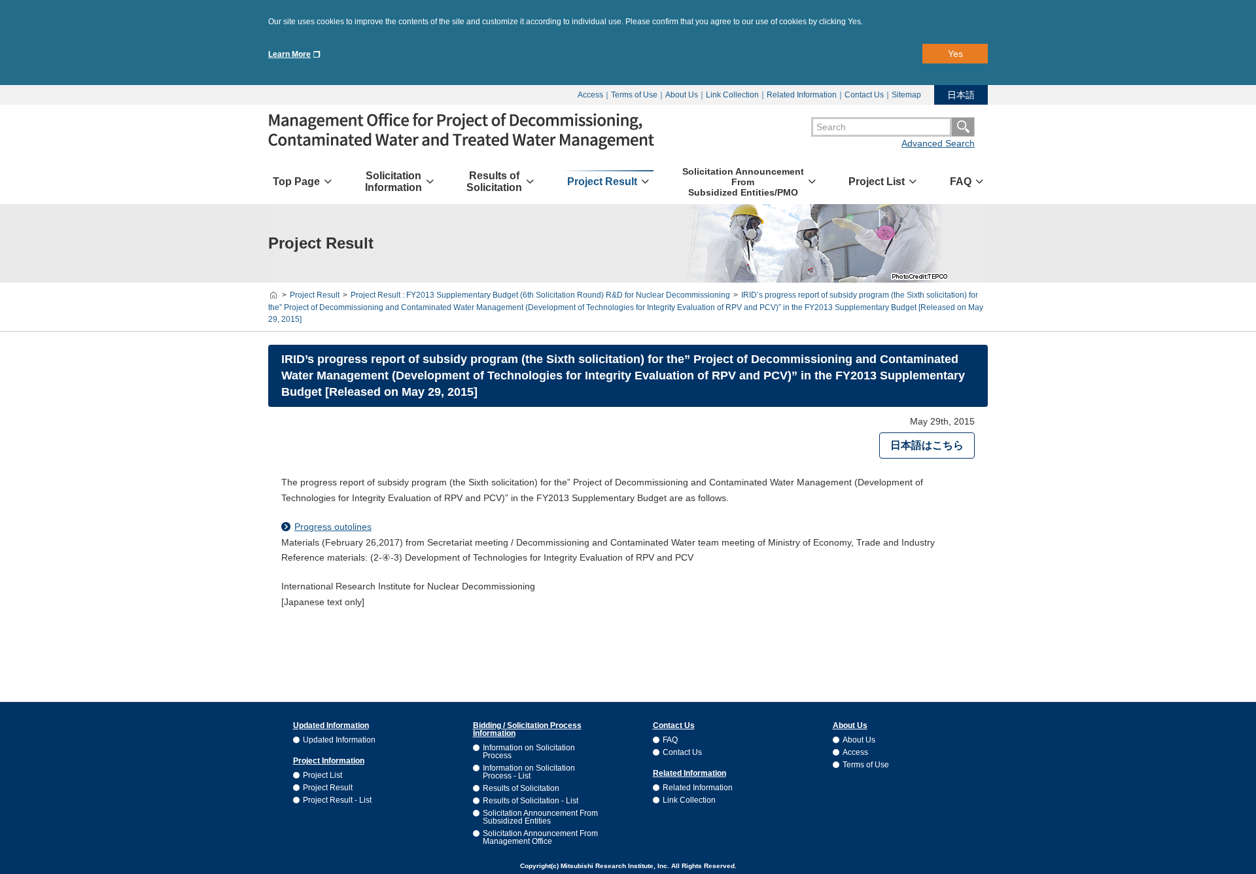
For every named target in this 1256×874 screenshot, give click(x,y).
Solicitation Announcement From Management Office (540, 837)
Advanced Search (938, 143)
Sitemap (906, 94)
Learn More (289, 54)
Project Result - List (337, 800)
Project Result (328, 787)
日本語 (961, 95)
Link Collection (732, 94)
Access (590, 94)
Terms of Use (634, 94)
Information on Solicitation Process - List (529, 771)
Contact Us (864, 94)
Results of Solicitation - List (530, 800)
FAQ (670, 739)
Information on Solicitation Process (529, 751)
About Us (681, 94)
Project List (322, 775)
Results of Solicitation (521, 788)
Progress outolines (333, 526)
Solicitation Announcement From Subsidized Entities (540, 817)
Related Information (802, 94)
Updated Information (339, 739)
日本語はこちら (927, 445)
